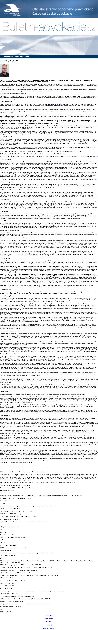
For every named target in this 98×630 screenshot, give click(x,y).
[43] (95, 356)
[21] (44, 208)
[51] (9, 443)
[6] (53, 104)
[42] (82, 333)
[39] (46, 304)
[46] (61, 396)
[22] (55, 208)
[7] (12, 112)
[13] (5, 163)
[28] (42, 243)
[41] (12, 325)
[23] (91, 214)
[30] (1, 249)
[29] (46, 243)
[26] (5, 234)
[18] (54, 187)
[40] (5, 325)
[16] (96, 179)
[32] (30, 254)
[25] (68, 232)
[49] (83, 431)
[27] (18, 240)
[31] (59, 251)
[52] (24, 454)
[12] (97, 156)
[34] (16, 272)
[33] (53, 263)
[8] (32, 128)
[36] (35, 278)
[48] (39, 430)
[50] (78, 437)
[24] (43, 232)
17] (10, 185)
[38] (68, 286)
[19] (6, 196)
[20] (66, 201)
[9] (56, 134)
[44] (26, 368)
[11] (44, 143)
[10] (18, 140)
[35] (27, 277)
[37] (32, 280)
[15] (53, 172)
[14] (52, 170)
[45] (45, 394)
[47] (16, 418)
